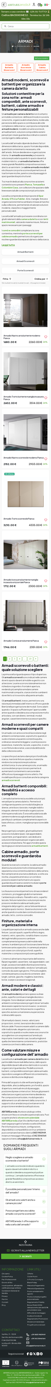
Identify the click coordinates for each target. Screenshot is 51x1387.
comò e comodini (11, 230)
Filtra (6, 279)
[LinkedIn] (38, 1354)
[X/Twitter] (34, 1354)
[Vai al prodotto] (25, 316)
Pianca (28, 184)
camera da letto (29, 219)
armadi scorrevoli (11, 780)
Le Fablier (20, 199)
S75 (11, 199)
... (24, 659)
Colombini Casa (10, 187)
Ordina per (40, 279)
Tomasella (38, 184)
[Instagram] (31, 1354)
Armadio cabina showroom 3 (42, 67)
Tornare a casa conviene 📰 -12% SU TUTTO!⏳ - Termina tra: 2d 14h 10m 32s (25, 15)
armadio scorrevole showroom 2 (26, 67)
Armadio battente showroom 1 (9, 67)
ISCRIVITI (27, 1256)
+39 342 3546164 (38, 1338)
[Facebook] (27, 1354)
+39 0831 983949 (38, 1334)
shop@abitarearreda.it (35, 1382)
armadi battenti (39, 845)
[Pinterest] (41, 1354)
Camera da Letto (23, 46)
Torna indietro (42, 58)
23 (30, 659)
